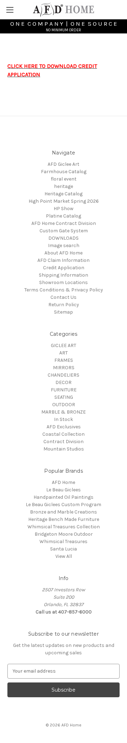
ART (63, 353)
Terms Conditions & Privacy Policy (63, 290)
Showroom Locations (63, 282)
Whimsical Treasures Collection (64, 527)
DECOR (63, 382)
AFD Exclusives (64, 427)
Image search (63, 245)
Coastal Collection (63, 434)
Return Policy (63, 305)
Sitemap (63, 312)
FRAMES (63, 360)
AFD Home (63, 482)
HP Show (63, 209)
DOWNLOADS (63, 238)
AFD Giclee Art (63, 164)
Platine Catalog (63, 216)
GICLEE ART (63, 345)
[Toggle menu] (9, 9)
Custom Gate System (64, 231)
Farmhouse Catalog (63, 172)
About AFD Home (63, 253)
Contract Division (63, 442)
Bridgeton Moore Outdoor (64, 534)
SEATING (63, 397)
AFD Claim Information (63, 260)
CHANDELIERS (63, 375)
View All (63, 556)
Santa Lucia (63, 549)
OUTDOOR (63, 405)
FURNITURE (64, 390)
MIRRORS (63, 368)
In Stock (63, 419)
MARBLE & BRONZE (63, 412)
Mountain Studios (63, 449)
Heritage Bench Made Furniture (63, 519)
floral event (64, 179)
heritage (63, 186)
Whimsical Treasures (63, 541)
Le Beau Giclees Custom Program (63, 505)
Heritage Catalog (63, 194)
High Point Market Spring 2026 (64, 201)
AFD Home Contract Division (63, 223)
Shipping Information (63, 275)
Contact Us (63, 297)
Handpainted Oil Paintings (63, 497)
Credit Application (63, 268)
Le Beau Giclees (63, 490)
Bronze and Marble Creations (63, 512)
